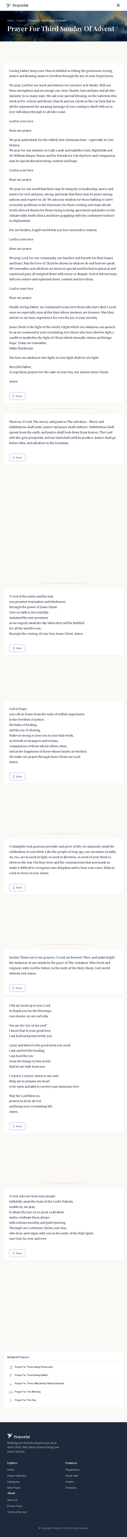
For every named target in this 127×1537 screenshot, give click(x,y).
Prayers (21, 20)
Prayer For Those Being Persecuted (34, 1367)
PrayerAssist (72, 1469)
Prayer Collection (16, 1475)
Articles (69, 1481)
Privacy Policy (15, 1506)
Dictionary (71, 1487)
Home (10, 20)
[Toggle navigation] (118, 5)
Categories (13, 1481)
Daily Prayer (14, 1487)
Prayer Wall (71, 1475)
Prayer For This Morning (28, 1391)
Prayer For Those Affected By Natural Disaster (39, 1383)
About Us (12, 1500)
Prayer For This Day (25, 1400)
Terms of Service (17, 1512)
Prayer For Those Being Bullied (31, 1375)
